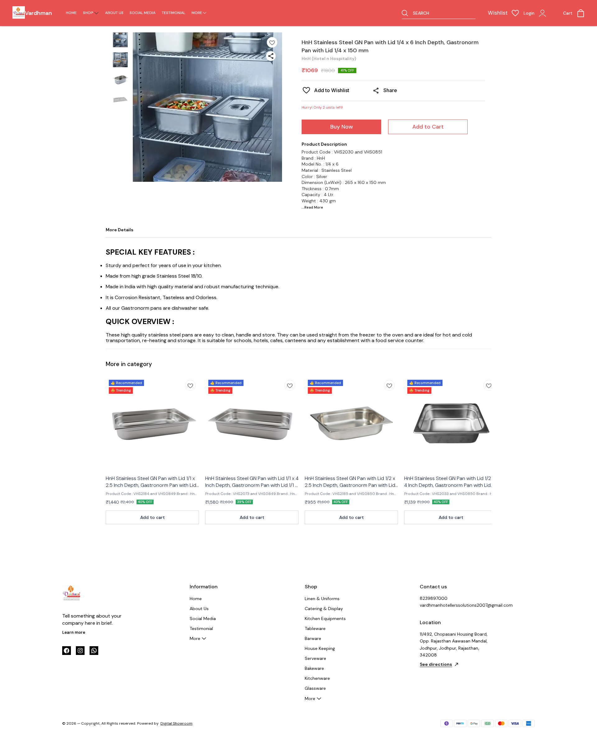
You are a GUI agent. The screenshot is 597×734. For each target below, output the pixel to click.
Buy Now (341, 126)
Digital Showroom (176, 723)
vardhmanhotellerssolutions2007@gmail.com (454, 605)
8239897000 (433, 598)
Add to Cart (428, 126)
